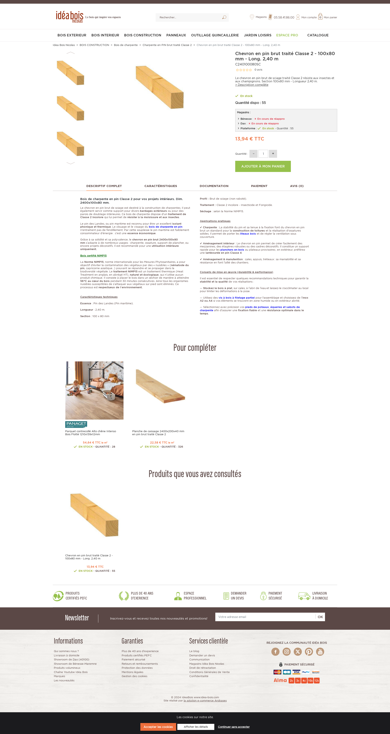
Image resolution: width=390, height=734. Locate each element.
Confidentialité (198, 676)
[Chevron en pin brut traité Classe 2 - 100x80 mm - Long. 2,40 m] (94, 514)
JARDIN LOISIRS (257, 35)
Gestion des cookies (134, 676)
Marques (59, 676)
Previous (70, 53)
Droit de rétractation (202, 667)
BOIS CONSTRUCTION (142, 35)
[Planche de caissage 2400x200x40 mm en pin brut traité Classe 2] (161, 390)
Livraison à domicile (66, 655)
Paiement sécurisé (133, 659)
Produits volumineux (67, 667)
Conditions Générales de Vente (209, 672)
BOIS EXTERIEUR (71, 35)
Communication (199, 659)
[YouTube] (320, 652)
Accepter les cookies (158, 727)
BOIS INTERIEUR (105, 35)
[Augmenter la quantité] (273, 154)
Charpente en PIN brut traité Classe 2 (167, 45)
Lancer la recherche (224, 18)
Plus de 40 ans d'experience (140, 651)
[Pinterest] (309, 652)
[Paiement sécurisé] (296, 671)
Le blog (194, 651)
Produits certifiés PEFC (137, 655)
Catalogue (318, 35)
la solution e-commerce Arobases (205, 700)
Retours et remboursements (140, 663)
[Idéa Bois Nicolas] (69, 16)
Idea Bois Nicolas (64, 45)
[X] (298, 652)
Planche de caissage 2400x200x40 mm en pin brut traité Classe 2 (158, 433)
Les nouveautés (64, 680)
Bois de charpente (126, 45)
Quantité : (241, 153)
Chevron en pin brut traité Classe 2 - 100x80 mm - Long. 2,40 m (89, 557)
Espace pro (287, 35)
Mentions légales (132, 672)
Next (70, 163)
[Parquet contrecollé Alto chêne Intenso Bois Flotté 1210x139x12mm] (94, 390)
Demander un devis (202, 655)
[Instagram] (287, 652)
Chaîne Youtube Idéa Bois (71, 672)
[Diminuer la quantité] (253, 154)
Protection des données (137, 667)
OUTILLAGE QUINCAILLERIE (215, 35)
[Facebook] (275, 652)
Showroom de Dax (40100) (71, 659)
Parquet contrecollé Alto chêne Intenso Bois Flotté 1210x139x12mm (90, 433)
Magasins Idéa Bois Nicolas (206, 663)
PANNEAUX (176, 35)
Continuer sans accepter (234, 726)
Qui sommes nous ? (66, 651)
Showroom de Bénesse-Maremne (75, 663)
